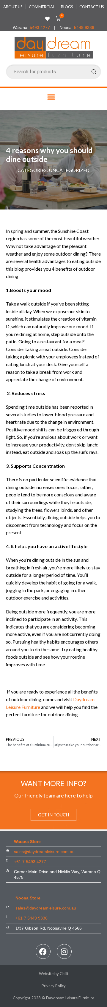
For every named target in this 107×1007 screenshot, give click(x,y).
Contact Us (91, 6)
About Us (13, 6)
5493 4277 (40, 27)
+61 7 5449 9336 (31, 918)
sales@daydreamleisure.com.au (44, 851)
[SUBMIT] (94, 72)
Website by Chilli (53, 973)
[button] (57, 19)
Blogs (67, 6)
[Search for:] (53, 71)
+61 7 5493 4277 (30, 861)
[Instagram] (64, 951)
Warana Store (27, 841)
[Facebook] (43, 951)
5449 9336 (84, 27)
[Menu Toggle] (51, 97)
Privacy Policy (54, 985)
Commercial (42, 6)
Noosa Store (27, 898)
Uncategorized (69, 170)
